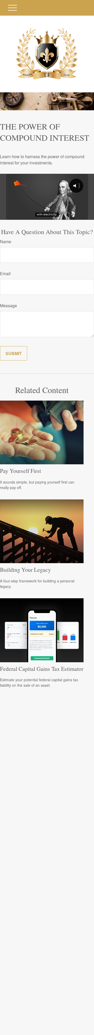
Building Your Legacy (25, 569)
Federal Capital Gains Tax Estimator (41, 668)
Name (5, 242)
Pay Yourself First (20, 470)
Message (8, 305)
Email (5, 274)
